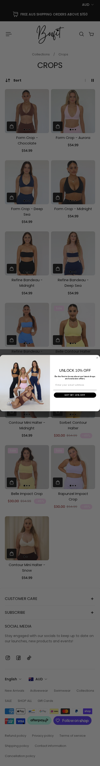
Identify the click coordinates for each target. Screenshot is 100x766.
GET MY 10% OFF (75, 395)
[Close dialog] (97, 357)
